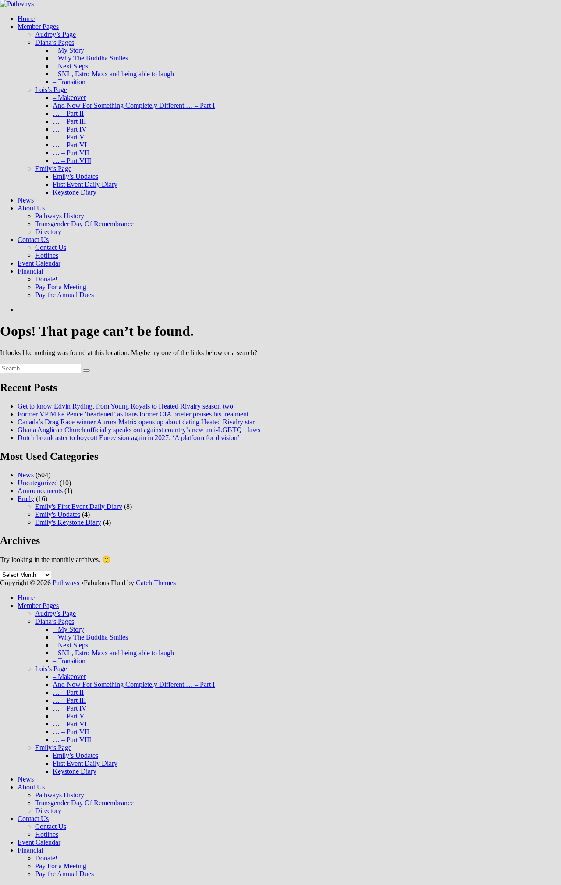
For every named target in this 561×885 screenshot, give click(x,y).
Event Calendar (39, 263)
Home (26, 18)
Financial (30, 271)
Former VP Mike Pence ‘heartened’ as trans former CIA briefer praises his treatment (133, 414)
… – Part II (68, 113)
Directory (48, 231)
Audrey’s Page (55, 34)
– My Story (68, 50)
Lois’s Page (51, 89)
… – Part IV (70, 129)
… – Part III (69, 121)
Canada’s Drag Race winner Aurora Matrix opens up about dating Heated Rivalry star (136, 422)
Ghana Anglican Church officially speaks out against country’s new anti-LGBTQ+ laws (139, 430)
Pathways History (59, 216)
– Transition (69, 81)
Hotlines (46, 255)
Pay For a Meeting (60, 287)
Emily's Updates (57, 514)
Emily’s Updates (75, 176)
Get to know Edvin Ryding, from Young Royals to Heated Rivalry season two (125, 406)
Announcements (40, 490)
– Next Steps (70, 66)
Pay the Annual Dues (64, 295)
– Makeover (69, 97)
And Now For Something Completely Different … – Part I (134, 105)
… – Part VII (71, 152)
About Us (31, 208)
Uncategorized (38, 483)
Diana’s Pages (54, 42)
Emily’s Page (53, 168)
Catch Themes (156, 582)
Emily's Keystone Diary (68, 522)
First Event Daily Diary (85, 184)
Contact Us (33, 239)
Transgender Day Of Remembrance (84, 223)
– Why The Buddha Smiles (90, 58)
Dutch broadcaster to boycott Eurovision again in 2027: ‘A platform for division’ (129, 437)
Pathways (66, 582)
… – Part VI (70, 145)
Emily (26, 498)
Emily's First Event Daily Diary (78, 506)
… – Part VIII (72, 160)
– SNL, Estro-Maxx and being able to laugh (113, 74)
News (26, 200)
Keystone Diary (74, 192)
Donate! (46, 279)
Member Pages (38, 26)
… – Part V (69, 137)
